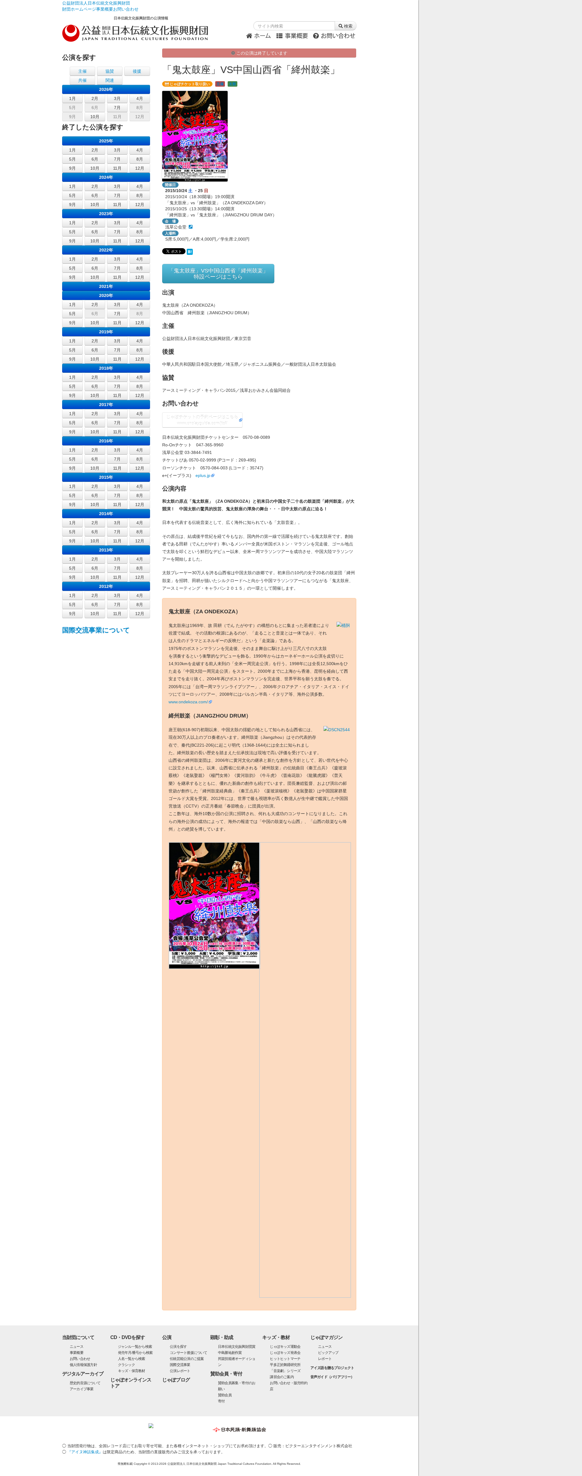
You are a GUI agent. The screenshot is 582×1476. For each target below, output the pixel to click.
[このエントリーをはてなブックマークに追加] (190, 251)
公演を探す (178, 1346)
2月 (95, 98)
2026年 (106, 89)
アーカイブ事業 (82, 1389)
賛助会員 (225, 1395)
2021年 (106, 286)
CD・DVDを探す (127, 1337)
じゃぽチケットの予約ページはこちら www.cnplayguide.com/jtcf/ (202, 420)
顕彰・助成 (221, 1337)
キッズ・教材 (276, 1337)
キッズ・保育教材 (131, 1371)
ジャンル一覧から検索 (135, 1346)
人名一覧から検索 (131, 1359)
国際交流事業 (180, 1365)
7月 (117, 107)
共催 (82, 80)
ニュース (76, 1346)
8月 (139, 107)
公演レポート (180, 1371)
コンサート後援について (188, 1353)
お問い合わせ (126, 9)
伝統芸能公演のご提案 (187, 1359)
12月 (139, 116)
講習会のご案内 (282, 1377)
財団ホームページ (79, 9)
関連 (109, 80)
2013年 (106, 550)
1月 (72, 98)
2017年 (106, 404)
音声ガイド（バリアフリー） (332, 1377)
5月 (72, 107)
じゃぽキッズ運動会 (285, 1346)
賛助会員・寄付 (226, 1373)
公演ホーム (260, 35)
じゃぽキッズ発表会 (285, 1353)
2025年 (106, 140)
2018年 (106, 368)
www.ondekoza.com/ (188, 701)
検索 (348, 26)
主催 (220, 84)
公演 (166, 1337)
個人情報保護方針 (83, 1365)
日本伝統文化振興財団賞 (236, 1346)
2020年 (106, 295)
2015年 (106, 477)
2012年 (106, 586)
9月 (72, 116)
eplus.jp (203, 475)
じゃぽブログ (176, 1379)
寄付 (221, 1401)
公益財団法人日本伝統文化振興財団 (96, 3)
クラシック (126, 1365)
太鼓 (232, 84)
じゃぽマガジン (326, 1337)
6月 (95, 107)
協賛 (109, 71)
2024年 (106, 177)
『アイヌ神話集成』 (85, 1452)
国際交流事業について (96, 630)
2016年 (106, 440)
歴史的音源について (85, 1383)
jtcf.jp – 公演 (138, 33)
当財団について (78, 1337)
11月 (117, 116)
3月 (117, 98)
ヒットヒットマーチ (285, 1359)
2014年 (106, 513)
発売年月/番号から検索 (135, 1353)
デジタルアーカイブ (82, 1373)
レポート (325, 1359)
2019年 (106, 331)
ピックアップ (328, 1353)
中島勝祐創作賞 (230, 1353)
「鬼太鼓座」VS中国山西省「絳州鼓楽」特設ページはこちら (218, 274)
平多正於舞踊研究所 (285, 1365)
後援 (137, 71)
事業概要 (104, 9)
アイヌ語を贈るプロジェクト (332, 1368)
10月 (94, 116)
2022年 (106, 250)
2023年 (106, 213)
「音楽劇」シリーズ (285, 1371)
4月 (139, 98)
